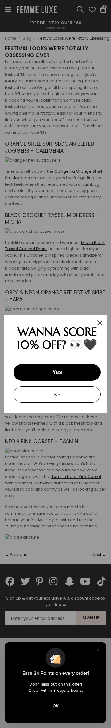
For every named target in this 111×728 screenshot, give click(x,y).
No (57, 394)
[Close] (99, 322)
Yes (57, 372)
